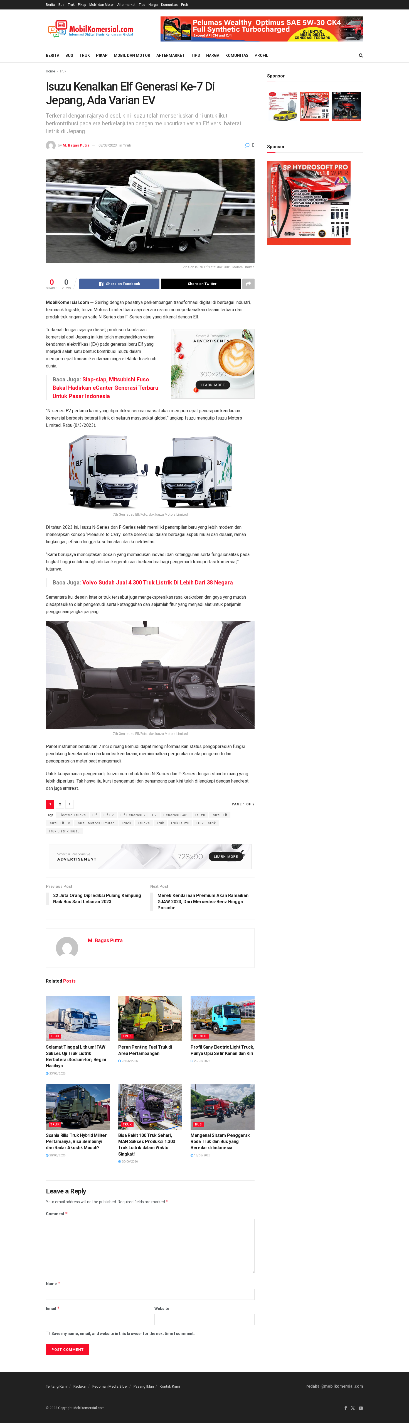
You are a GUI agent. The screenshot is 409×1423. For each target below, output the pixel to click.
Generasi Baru (176, 815)
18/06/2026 (201, 1155)
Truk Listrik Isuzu (64, 831)
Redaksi (80, 1386)
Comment (57, 1213)
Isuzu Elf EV (59, 823)
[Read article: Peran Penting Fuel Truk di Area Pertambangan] (150, 1018)
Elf (94, 815)
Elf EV (109, 815)
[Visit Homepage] (90, 29)
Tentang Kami (57, 1386)
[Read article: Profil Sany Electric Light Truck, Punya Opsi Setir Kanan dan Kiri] (223, 1018)
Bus (61, 5)
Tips (142, 5)
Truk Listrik (206, 823)
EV (154, 815)
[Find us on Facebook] (345, 1408)
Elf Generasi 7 (133, 815)
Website (161, 1308)
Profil (185, 5)
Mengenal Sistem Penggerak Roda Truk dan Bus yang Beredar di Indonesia (220, 1142)
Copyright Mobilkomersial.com (81, 1408)
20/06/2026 (201, 1061)
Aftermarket (126, 5)
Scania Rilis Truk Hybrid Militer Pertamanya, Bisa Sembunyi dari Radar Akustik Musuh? (76, 1142)
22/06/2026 (129, 1061)
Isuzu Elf (220, 815)
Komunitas (169, 5)
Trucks (144, 823)
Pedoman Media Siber (110, 1386)
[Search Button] (361, 55)
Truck (126, 823)
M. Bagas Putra (76, 145)
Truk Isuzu (180, 823)
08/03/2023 (107, 145)
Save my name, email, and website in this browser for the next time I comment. (123, 1333)
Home (50, 71)
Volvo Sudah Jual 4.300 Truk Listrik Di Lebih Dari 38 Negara (157, 582)
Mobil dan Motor (101, 5)
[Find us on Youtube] (361, 1408)
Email (53, 1308)
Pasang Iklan (144, 1386)
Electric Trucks (72, 815)
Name (53, 1283)
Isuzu (200, 815)
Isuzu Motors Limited (96, 823)
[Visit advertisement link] (262, 29)
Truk (71, 5)
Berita (50, 5)
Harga (153, 5)
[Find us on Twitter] (353, 1408)
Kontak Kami (170, 1386)
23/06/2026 (56, 1073)
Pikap (82, 5)
